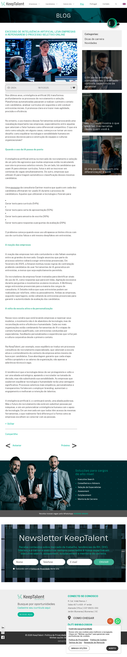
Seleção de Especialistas (89, 487)
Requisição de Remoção (94, 642)
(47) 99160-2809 (80, 624)
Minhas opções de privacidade (64, 637)
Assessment (83, 491)
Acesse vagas (81, 513)
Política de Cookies (98, 640)
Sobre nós (67, 4)
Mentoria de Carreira (87, 499)
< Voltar (9, 423)
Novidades (91, 43)
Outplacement (84, 495)
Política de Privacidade (40, 569)
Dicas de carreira (94, 39)
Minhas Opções (79, 648)
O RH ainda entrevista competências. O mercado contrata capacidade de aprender (101, 82)
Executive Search (86, 479)
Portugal (93, 4)
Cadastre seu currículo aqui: (34, 607)
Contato (106, 4)
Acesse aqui (25, 614)
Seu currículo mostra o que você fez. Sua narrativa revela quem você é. (102, 126)
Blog (82, 4)
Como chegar (83, 618)
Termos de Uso (75, 642)
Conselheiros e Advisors (89, 483)
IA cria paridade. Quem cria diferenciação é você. (102, 170)
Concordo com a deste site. (37, 569)
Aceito (112, 648)
